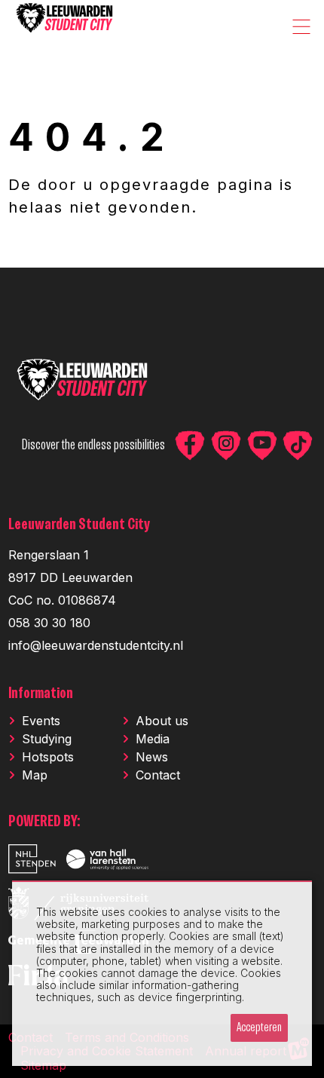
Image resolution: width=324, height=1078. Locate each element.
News (152, 756)
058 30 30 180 (49, 622)
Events (41, 720)
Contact (158, 774)
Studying (47, 738)
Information (40, 694)
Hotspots (48, 756)
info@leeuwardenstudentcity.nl (95, 645)
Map (34, 774)
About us (162, 720)
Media (153, 738)
